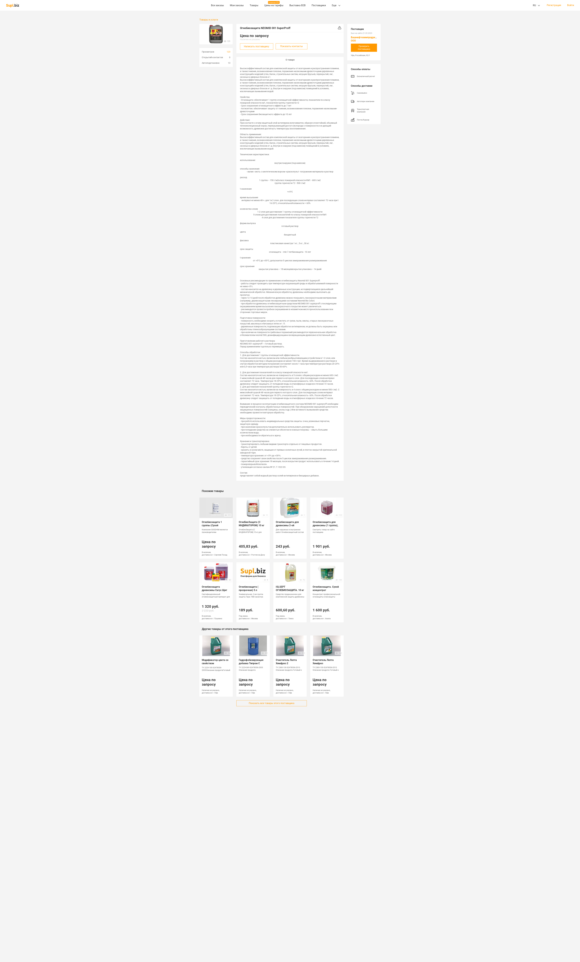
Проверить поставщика (364, 47)
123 (228, 52)
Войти (570, 5)
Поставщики (319, 5)
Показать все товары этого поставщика (271, 703)
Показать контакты (291, 46)
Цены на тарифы (273, 5)
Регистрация (554, 5)
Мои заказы (237, 5)
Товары (254, 5)
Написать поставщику (256, 46)
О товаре (290, 60)
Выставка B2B (297, 5)
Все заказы (217, 5)
